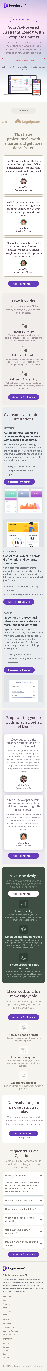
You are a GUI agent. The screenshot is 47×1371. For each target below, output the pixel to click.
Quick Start (7, 1311)
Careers (6, 1350)
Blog (4, 1354)
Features (6, 1304)
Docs (5, 1315)
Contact (6, 1347)
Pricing (6, 1308)
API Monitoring (9, 1334)
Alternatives (8, 1357)
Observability (8, 1327)
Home (5, 1301)
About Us (6, 1343)
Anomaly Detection (11, 1331)
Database (7, 1324)
